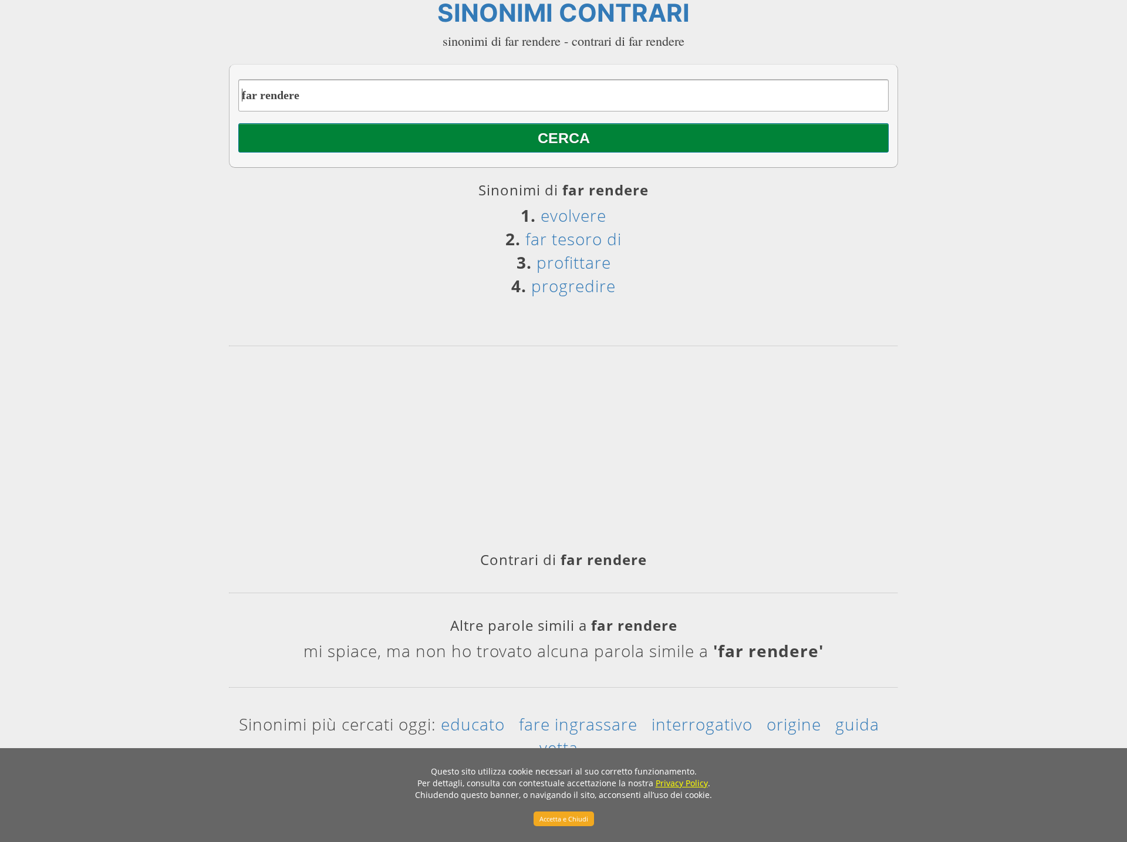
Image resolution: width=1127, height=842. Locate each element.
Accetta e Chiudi (563, 818)
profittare (573, 262)
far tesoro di (573, 239)
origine (794, 724)
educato (473, 724)
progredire (573, 286)
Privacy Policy (682, 783)
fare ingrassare (578, 724)
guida (857, 724)
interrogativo (702, 724)
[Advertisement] (563, 453)
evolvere (573, 215)
